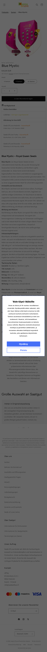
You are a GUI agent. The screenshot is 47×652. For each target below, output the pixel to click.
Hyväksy (23, 344)
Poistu (23, 350)
